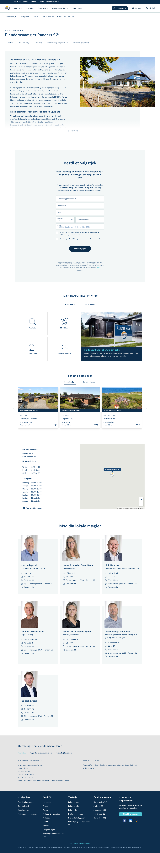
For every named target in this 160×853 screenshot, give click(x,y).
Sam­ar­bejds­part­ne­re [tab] (64, 753)
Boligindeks (72, 810)
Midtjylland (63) (99, 814)
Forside (10, 43)
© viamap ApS (121, 508)
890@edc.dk (35, 470)
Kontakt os (47, 802)
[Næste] (145, 408)
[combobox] (80, 199)
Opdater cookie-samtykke (81, 843)
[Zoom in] (141, 499)
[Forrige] (14, 408)
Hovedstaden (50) (100, 802)
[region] (112, 476)
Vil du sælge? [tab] (70, 304)
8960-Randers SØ (49, 17)
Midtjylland (25, 17)
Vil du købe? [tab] (90, 304)
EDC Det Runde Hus (66, 17)
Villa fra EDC (23, 415)
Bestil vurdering (121, 8)
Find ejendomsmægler (26, 802)
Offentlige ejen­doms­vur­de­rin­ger (79, 823)
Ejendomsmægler (11, 17)
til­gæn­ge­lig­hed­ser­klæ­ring (117, 847)
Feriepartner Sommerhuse (27, 814)
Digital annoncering (75, 814)
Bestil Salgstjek (23, 806)
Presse (45, 806)
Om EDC (46, 822)
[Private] (7, 8)
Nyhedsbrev (47, 818)
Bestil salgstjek (80, 248)
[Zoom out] (141, 504)
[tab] (70, 382)
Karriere (46, 826)
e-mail (98, 267)
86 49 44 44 (35, 467)
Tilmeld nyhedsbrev (130, 814)
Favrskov (36, 17)
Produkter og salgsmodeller (57, 43)
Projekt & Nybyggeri (52, 1)
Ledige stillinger (49, 830)
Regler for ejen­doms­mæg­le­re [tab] (41, 753)
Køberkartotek (23, 810)
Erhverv (25, 1)
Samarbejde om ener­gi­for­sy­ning (53, 834)
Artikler (46, 810)
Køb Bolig (38, 43)
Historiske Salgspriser (76, 818)
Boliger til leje (73, 806)
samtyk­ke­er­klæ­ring (134, 847)
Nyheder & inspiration (51, 814)
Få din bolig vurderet (81, 43)
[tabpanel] (80, 336)
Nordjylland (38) (99, 818)
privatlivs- (73, 847)
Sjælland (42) (98, 806)
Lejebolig (41, 1)
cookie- (79, 847)
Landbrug (33, 1)
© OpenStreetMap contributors (135, 508)
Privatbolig (17, 1)
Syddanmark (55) (99, 810)
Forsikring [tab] (21, 753)
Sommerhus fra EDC (109, 415)
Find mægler (77, 8)
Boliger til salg (24, 43)
